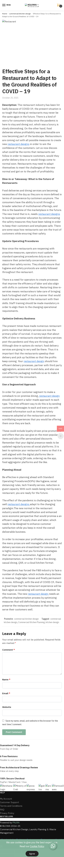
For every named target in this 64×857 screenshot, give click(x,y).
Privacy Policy (7, 813)
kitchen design (52, 622)
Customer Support (9, 802)
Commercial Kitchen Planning (31, 622)
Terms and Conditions (11, 805)
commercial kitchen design (20, 14)
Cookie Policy (37, 846)
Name (6, 679)
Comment (8, 649)
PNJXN (16, 822)
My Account (6, 798)
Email (6, 693)
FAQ (2, 809)
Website (6, 707)
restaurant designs (18, 144)
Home (4, 14)
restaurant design (34, 361)
